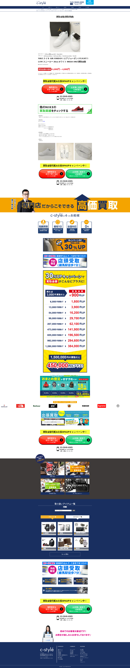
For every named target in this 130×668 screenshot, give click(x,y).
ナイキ (74, 55)
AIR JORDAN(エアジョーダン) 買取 (58, 9)
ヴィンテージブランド (84, 657)
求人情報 (71, 650)
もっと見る (65, 554)
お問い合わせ (72, 656)
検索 (74, 510)
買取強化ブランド (83, 656)
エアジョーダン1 (48, 55)
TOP (43, 7)
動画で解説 (60, 657)
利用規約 (71, 653)
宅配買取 (65, 7)
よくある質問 (87, 7)
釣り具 (81, 659)
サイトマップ (72, 649)
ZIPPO (81, 660)
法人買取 (81, 649)
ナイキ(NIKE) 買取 (48, 9)
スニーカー (59, 54)
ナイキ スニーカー (67, 55)
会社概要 (71, 652)
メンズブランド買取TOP (40, 9)
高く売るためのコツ (83, 653)
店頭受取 (80, 7)
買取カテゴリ (58, 7)
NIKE (44, 121)
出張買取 (72, 7)
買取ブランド (50, 7)
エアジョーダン (58, 55)
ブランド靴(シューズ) (50, 54)
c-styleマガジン (60, 656)
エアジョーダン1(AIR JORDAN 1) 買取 (71, 9)
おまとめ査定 (82, 652)
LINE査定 (82, 650)
